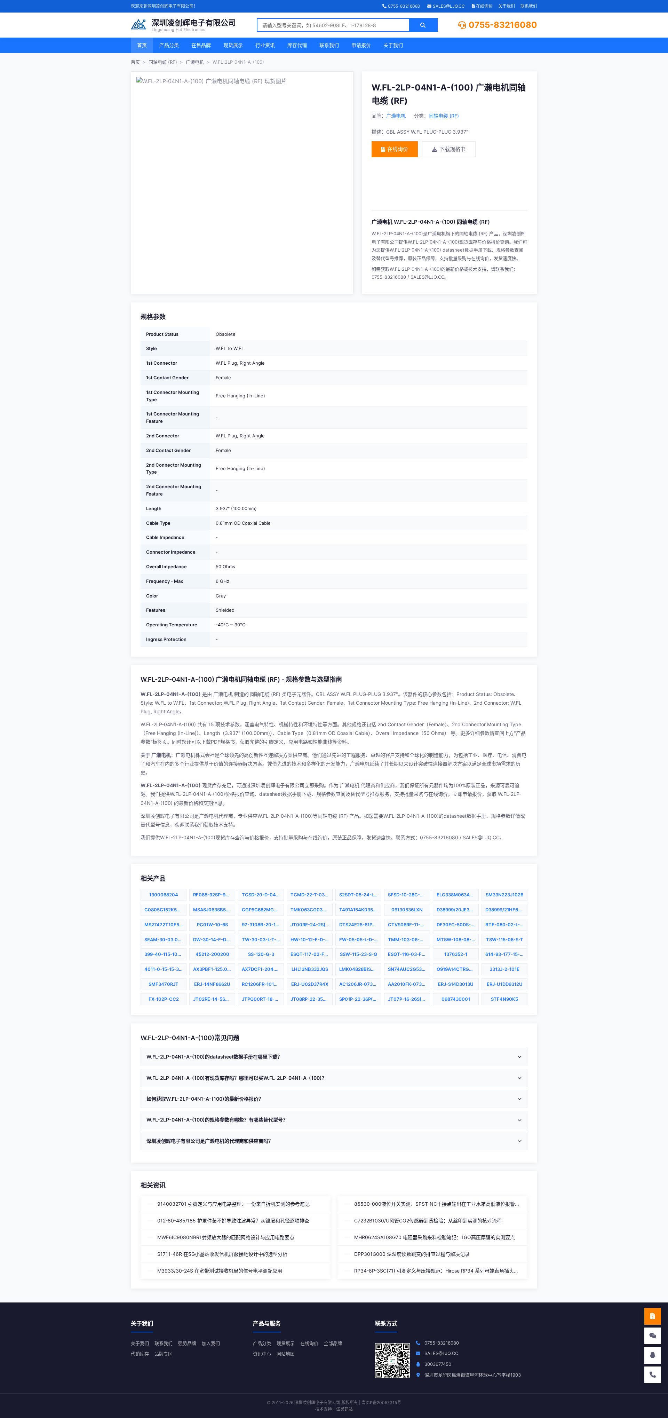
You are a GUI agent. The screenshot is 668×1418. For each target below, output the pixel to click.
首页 (142, 45)
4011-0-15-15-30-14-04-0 (165, 969)
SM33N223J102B (505, 894)
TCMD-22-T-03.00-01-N (312, 894)
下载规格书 (452, 149)
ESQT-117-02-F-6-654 (312, 954)
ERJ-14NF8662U (212, 984)
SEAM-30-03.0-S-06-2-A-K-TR (165, 939)
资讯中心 (262, 1353)
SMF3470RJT (163, 984)
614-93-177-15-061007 (506, 954)
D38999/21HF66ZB (506, 909)
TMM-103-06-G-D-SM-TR (409, 939)
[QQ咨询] (652, 1355)
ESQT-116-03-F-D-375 (409, 954)
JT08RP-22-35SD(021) (312, 999)
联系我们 (528, 6)
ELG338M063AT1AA (458, 894)
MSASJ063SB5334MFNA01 (214, 909)
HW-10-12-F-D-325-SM (312, 939)
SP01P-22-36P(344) (360, 999)
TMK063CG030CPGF (312, 909)
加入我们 (211, 1343)
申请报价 (361, 45)
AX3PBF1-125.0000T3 (214, 969)
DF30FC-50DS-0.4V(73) (458, 924)
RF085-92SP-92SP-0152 (214, 894)
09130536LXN (407, 909)
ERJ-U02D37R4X (309, 984)
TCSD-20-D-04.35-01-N (263, 894)
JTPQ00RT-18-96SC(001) (263, 999)
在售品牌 (201, 45)
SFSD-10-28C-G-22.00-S (409, 894)
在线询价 (484, 6)
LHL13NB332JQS (310, 969)
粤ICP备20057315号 (381, 1402)
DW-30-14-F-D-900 (214, 939)
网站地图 (286, 1353)
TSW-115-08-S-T (504, 939)
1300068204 (163, 894)
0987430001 (456, 999)
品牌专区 (163, 1353)
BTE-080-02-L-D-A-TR (506, 924)
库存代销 (297, 45)
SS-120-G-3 (261, 954)
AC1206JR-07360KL (360, 984)
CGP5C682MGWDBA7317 (263, 909)
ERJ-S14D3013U (456, 984)
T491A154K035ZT (359, 909)
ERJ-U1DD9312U (505, 984)
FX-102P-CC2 (164, 999)
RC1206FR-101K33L (263, 984)
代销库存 (140, 1353)
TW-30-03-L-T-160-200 (263, 939)
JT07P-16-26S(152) (409, 999)
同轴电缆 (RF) (163, 62)
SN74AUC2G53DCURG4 (409, 969)
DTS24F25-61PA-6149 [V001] (360, 924)
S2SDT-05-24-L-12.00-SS (360, 894)
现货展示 (233, 45)
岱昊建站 (344, 1409)
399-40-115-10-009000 (165, 954)
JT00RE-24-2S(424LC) (312, 924)
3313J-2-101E (504, 969)
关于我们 (506, 6)
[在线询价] (652, 1316)
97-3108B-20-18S (261, 924)
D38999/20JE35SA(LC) (458, 909)
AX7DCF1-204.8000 (263, 969)
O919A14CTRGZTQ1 (458, 969)
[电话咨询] (652, 1374)
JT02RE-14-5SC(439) (214, 999)
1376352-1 (455, 954)
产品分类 (169, 45)
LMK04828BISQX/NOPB (360, 969)
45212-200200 (212, 954)
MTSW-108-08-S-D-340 (458, 939)
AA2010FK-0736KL (409, 984)
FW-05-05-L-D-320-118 (360, 939)
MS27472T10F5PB (164, 924)
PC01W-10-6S (212, 924)
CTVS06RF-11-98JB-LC (409, 924)
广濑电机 (195, 62)
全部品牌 (333, 1343)
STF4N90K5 (504, 999)
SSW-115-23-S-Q (358, 954)
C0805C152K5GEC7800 (165, 909)
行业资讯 (265, 45)
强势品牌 (187, 1343)
